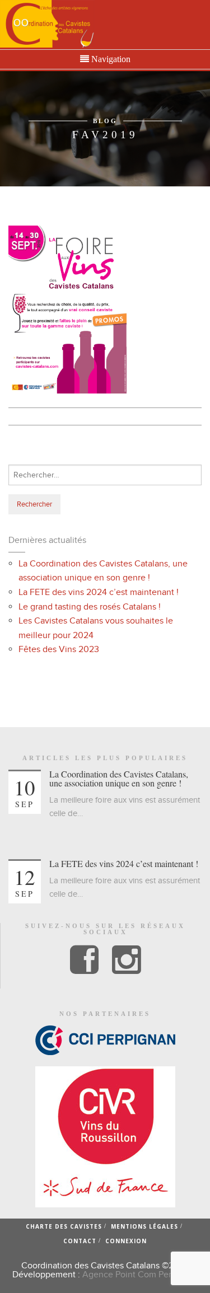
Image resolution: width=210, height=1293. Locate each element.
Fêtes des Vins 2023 (58, 649)
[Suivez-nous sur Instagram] (126, 960)
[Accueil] (47, 24)
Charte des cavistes (64, 1226)
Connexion (126, 1241)
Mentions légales (144, 1226)
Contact (79, 1241)
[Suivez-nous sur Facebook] (84, 960)
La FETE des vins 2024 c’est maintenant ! (98, 592)
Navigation (109, 59)
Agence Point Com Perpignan (140, 1274)
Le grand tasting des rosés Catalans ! (89, 606)
